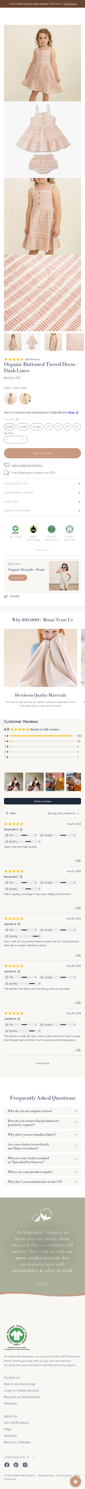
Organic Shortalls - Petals (26, 570)
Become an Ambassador (22, 1397)
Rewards (10, 1403)
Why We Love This (16, 483)
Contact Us (12, 1377)
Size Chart (9, 419)
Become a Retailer (17, 1442)
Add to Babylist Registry (27, 465)
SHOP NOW (70, 3)
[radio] (10, 398)
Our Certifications (16, 1423)
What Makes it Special (19, 492)
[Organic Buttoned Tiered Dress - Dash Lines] (13, 342)
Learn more (42, 550)
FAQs (7, 1429)
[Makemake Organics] (18, 15)
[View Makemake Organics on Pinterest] (16, 1465)
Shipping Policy (46, 1475)
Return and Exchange (19, 1384)
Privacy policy (64, 1475)
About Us (10, 1416)
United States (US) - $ (16, 1457)
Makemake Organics (24, 1475)
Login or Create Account (21, 1390)
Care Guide (11, 501)
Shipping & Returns (17, 510)
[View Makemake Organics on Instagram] (25, 1465)
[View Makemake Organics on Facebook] (7, 1465)
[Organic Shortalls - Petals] (64, 575)
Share (15, 596)
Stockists (10, 1436)
